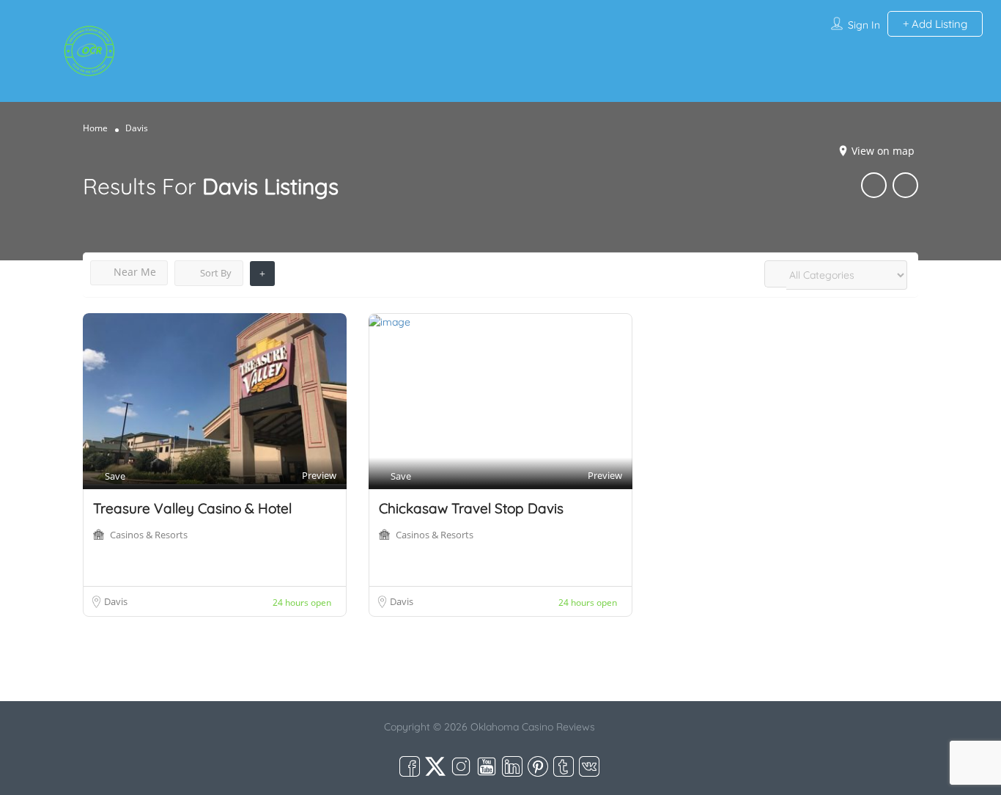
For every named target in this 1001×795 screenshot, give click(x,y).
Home (95, 128)
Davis (116, 601)
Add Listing (938, 24)
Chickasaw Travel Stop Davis (471, 508)
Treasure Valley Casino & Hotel (192, 508)
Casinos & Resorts (149, 534)
